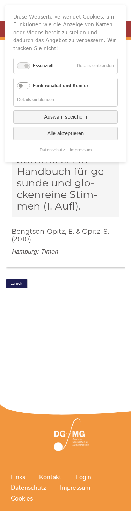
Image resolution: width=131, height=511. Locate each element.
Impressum (75, 488)
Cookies (22, 498)
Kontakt (50, 477)
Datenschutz (28, 488)
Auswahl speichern (65, 117)
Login (83, 477)
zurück (16, 283)
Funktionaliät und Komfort (61, 86)
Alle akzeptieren (65, 133)
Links (18, 477)
